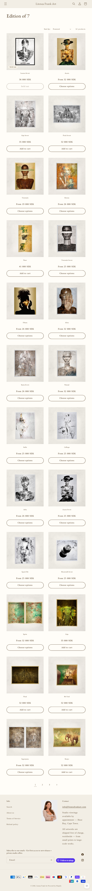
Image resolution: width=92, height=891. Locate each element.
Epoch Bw (25, 572)
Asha (25, 510)
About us (10, 813)
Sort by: (47, 29)
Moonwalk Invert (67, 572)
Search (9, 807)
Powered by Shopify (54, 886)
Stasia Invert (25, 385)
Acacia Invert (67, 510)
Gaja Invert (25, 135)
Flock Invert (67, 135)
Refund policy (12, 824)
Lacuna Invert (25, 73)
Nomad (66, 385)
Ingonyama (25, 759)
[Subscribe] (51, 860)
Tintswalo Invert (66, 260)
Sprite (25, 634)
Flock (25, 697)
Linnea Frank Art (42, 886)
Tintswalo (25, 198)
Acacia (67, 73)
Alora (67, 323)
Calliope (67, 447)
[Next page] (57, 785)
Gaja (66, 634)
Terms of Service (13, 818)
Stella (25, 447)
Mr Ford (67, 697)
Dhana (25, 323)
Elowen (66, 198)
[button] (5, 4)
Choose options (66, 86)
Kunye (67, 759)
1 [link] (35, 785)
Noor (25, 260)
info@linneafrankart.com (74, 807)
